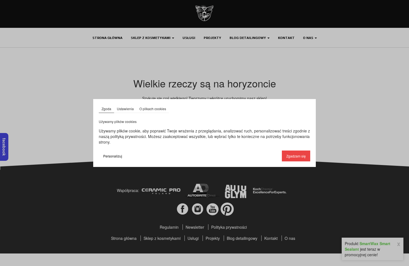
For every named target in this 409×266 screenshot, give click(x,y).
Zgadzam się (296, 156)
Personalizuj (112, 156)
